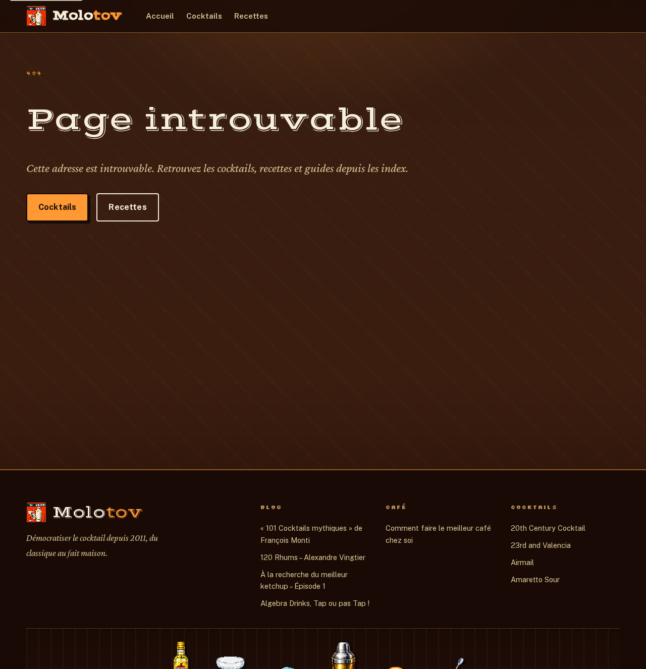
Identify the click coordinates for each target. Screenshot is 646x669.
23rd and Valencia (541, 545)
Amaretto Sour (535, 579)
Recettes (251, 16)
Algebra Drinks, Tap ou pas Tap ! (314, 603)
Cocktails (204, 16)
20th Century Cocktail (548, 528)
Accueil (160, 16)
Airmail (522, 562)
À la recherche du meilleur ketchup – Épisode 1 (304, 580)
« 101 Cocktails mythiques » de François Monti (311, 534)
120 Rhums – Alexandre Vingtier (312, 557)
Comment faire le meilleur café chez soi (438, 534)
